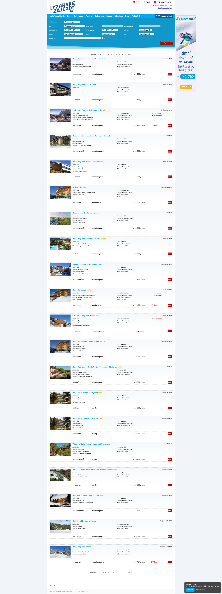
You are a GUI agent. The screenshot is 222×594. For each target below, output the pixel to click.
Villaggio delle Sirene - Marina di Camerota (91, 444)
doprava (51, 34)
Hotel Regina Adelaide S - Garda (86, 238)
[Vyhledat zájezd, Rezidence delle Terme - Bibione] (60, 218)
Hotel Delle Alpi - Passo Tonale (85, 341)
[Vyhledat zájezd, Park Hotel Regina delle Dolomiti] (60, 115)
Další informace (200, 590)
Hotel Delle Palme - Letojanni (85, 393)
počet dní (126, 30)
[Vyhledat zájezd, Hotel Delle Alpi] (60, 295)
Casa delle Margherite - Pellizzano (87, 264)
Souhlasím (190, 590)
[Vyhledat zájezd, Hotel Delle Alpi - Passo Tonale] (60, 346)
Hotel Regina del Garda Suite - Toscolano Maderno (94, 367)
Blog (127, 16)
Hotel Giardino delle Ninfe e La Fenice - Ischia (92, 470)
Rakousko (78, 16)
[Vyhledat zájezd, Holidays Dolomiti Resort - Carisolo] (60, 500)
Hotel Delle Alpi (79, 290)
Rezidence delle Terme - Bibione (86, 213)
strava (87, 34)
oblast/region (89, 26)
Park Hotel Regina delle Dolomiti (86, 110)
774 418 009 (143, 2)
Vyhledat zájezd (165, 16)
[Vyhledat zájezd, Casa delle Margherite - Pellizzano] (60, 269)
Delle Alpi (76, 187)
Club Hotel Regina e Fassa (84, 521)
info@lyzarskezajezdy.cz (165, 8)
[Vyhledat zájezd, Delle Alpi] (60, 192)
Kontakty (52, 585)
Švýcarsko (99, 16)
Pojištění (136, 16)
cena (125, 34)
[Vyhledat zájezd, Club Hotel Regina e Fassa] (60, 526)
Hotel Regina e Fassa (81, 547)
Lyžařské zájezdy (57, 16)
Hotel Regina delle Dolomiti (84, 84)
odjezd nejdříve (53, 30)
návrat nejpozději (90, 30)
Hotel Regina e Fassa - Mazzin (85, 161)
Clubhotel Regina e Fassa (83, 316)
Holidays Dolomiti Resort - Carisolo (87, 495)
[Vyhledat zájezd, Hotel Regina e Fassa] (60, 552)
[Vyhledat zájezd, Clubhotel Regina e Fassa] (60, 321)
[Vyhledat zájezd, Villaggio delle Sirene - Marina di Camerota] (60, 449)
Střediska (118, 16)
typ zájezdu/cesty (53, 22)
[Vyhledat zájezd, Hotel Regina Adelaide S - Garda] (60, 243)
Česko (109, 16)
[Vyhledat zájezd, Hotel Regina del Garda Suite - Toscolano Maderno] (60, 372)
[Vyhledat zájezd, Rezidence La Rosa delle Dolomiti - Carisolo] (60, 141)
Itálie (69, 16)
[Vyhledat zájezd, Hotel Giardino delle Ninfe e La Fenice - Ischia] (60, 475)
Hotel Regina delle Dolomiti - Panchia (88, 59)
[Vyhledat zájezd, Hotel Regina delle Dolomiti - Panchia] (60, 64)
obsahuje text (52, 38)
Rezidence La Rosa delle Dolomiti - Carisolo (91, 136)
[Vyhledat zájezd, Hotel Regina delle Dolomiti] (60, 89)
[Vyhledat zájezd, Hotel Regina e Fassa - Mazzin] (60, 166)
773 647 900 (165, 2)
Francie (89, 16)
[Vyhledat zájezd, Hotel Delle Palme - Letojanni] (60, 398)
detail (169, 74)
